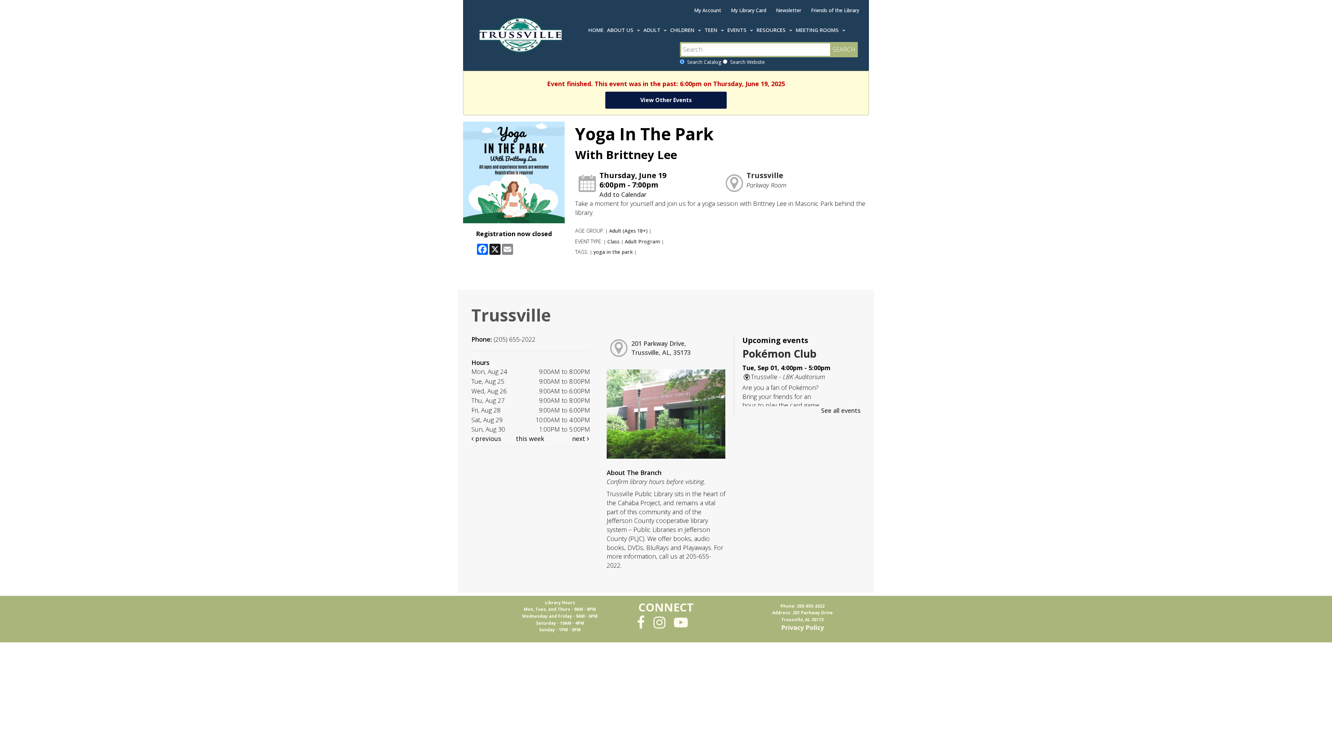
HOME (596, 29)
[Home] (522, 33)
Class (613, 241)
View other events (666, 100)
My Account (707, 10)
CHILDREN (683, 29)
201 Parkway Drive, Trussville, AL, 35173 (661, 348)
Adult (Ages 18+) (628, 230)
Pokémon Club (779, 354)
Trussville (764, 175)
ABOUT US (621, 29)
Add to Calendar (623, 194)
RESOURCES (772, 29)
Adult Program (642, 241)
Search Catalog (702, 62)
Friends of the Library (835, 10)
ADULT (652, 29)
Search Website (746, 62)
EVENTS (737, 29)
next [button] (579, 438)
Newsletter (788, 10)
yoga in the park (613, 252)
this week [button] (530, 438)
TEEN (712, 29)
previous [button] (487, 438)
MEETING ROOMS (818, 29)
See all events (841, 410)
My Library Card (748, 10)
